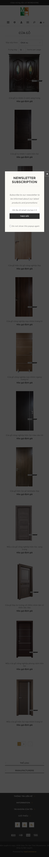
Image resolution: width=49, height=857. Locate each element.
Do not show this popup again (25, 226)
